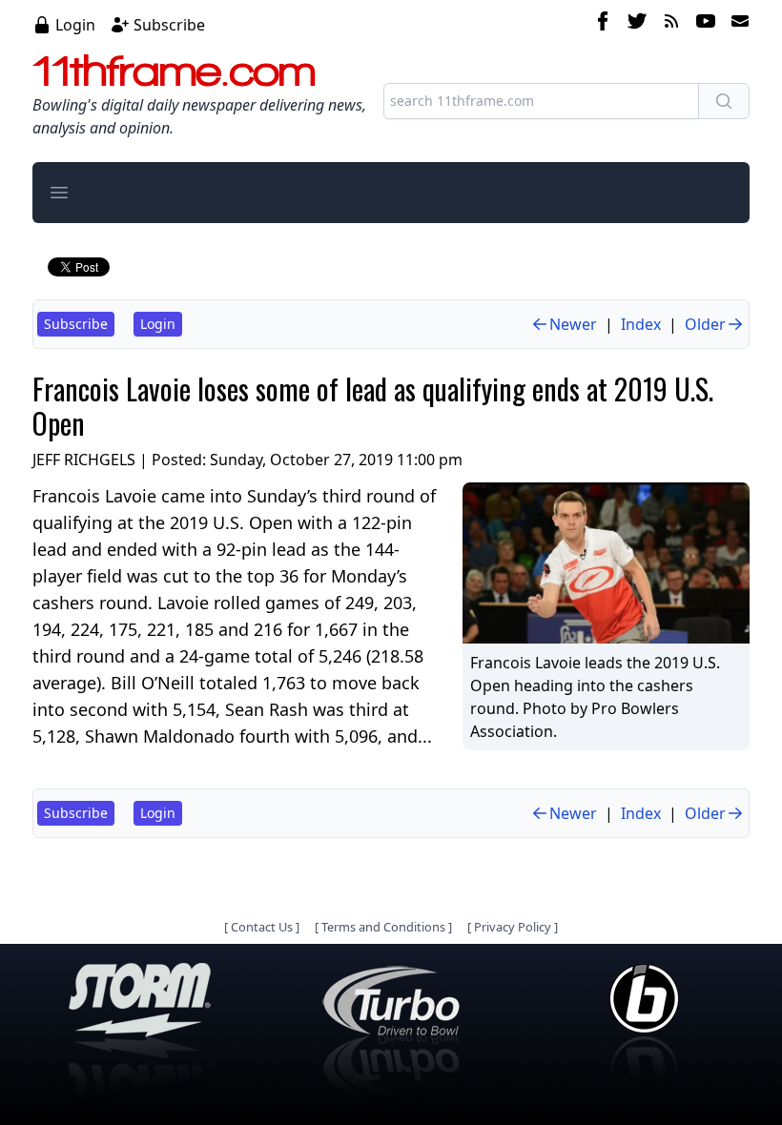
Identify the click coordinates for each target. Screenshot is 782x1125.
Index (641, 324)
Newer (573, 324)
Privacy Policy (512, 926)
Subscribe (169, 24)
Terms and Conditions (383, 926)
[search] (724, 101)
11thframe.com (174, 70)
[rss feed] (671, 23)
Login (75, 24)
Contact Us (262, 926)
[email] (736, 23)
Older (705, 324)
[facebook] (603, 23)
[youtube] (706, 23)
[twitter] (637, 23)
